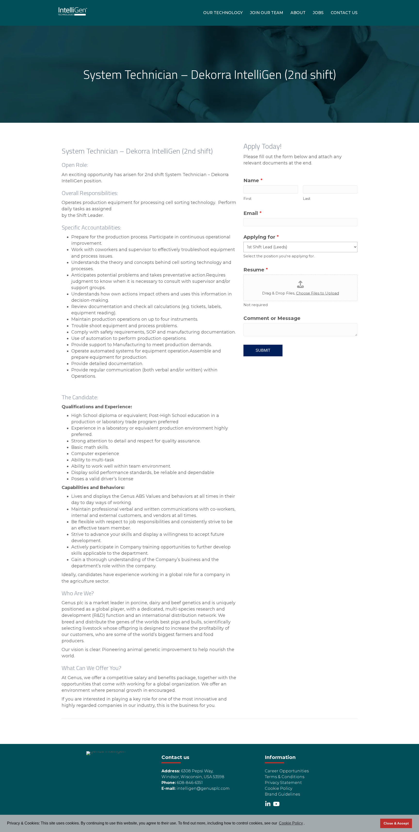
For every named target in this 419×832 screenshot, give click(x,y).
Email (252, 213)
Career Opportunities (287, 771)
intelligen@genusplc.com (203, 788)
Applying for (261, 237)
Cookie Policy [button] (291, 823)
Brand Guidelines (282, 794)
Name (253, 180)
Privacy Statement (283, 782)
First (247, 198)
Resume (255, 270)
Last (306, 198)
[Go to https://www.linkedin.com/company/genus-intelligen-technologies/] (268, 804)
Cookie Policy (278, 788)
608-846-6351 (190, 782)
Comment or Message (271, 318)
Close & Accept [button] (396, 823)
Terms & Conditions (284, 777)
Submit (263, 350)
